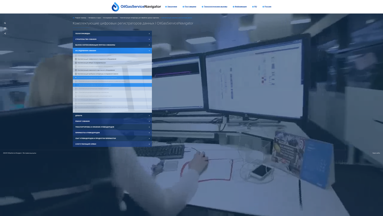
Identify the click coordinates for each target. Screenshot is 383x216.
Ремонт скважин (82, 121)
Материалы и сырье (95, 17)
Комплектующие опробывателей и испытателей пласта (94, 96)
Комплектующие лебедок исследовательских (92, 63)
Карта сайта (376, 153)
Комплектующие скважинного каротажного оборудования (96, 70)
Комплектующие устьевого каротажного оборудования (95, 66)
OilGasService (141, 6)
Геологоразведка (82, 33)
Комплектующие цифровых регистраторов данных (95, 85)
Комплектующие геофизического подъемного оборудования (97, 59)
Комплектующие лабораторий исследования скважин (94, 55)
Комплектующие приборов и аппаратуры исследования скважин (98, 74)
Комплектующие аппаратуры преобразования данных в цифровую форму (102, 81)
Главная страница (80, 17)
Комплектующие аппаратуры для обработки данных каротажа (139, 17)
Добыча (78, 115)
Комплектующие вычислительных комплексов (94, 92)
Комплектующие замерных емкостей (89, 111)
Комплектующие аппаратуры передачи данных (94, 89)
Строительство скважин (85, 39)
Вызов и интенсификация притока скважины (95, 45)
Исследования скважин (110, 17)
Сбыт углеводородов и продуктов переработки (95, 138)
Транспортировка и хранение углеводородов (94, 127)
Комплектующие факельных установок (89, 103)
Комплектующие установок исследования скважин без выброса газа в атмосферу (102, 107)
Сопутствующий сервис (85, 144)
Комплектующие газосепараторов (88, 100)
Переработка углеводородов (87, 133)
